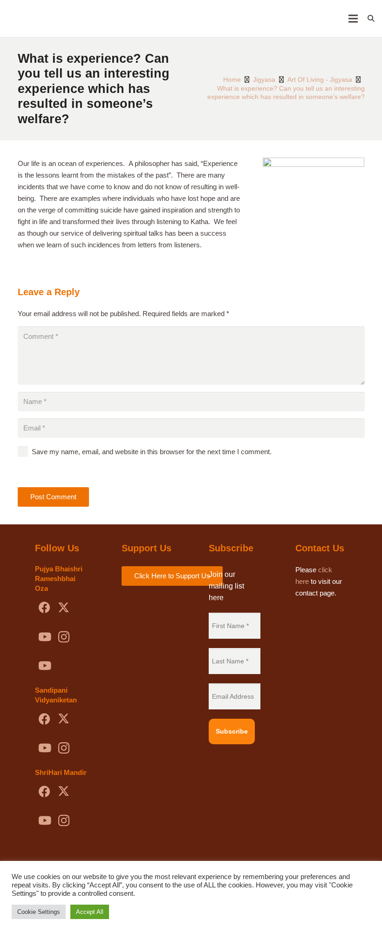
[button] (371, 18)
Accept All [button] (89, 911)
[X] (63, 607)
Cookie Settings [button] (38, 911)
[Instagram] (63, 637)
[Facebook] (44, 607)
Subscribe (232, 731)
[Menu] (353, 18)
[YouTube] (44, 637)
